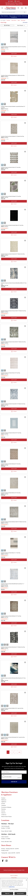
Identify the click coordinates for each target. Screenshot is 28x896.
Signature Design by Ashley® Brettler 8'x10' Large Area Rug (12, 708)
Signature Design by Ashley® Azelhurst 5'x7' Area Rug (11, 432)
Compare (15, 56)
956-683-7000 (8, 841)
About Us (3, 812)
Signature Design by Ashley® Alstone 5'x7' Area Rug (10, 167)
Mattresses (3, 800)
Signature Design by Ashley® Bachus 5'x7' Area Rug (10, 492)
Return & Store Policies (6, 816)
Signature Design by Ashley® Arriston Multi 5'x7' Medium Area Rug (13, 341)
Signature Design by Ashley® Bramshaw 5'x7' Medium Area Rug (13, 647)
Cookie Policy (12, 886)
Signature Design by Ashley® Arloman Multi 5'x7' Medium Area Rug (13, 310)
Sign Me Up (14, 781)
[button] (10, 1)
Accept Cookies (20, 893)
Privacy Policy (14, 877)
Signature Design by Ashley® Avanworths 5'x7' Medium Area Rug (13, 403)
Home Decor (13, 20)
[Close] (26, 880)
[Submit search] (24, 12)
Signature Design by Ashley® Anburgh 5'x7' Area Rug (11, 196)
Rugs (19, 20)
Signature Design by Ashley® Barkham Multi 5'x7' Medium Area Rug (13, 521)
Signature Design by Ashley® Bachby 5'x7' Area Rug (10, 463)
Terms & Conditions (14, 875)
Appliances (3, 801)
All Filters (8, 25)
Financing (3, 809)
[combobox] (20, 25)
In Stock (3, 803)
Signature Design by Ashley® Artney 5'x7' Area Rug (10, 372)
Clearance (3, 805)
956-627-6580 (8, 831)
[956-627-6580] (22, 8)
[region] (14, 887)
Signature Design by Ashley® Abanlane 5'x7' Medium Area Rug (12, 75)
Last (19, 752)
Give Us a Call (19, 4)
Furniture (8, 20)
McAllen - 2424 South (8, 834)
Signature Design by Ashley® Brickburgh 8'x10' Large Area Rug (13, 737)
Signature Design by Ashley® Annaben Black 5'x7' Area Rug (12, 225)
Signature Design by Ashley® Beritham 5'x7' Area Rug (11, 616)
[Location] (18, 8)
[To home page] (10, 8)
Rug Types (23, 20)
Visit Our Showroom (10, 4)
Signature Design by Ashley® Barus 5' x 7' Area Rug (10, 552)
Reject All (7, 893)
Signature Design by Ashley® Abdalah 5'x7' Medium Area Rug (12, 136)
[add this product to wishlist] (25, 31)
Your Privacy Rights (14, 889)
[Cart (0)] (25, 8)
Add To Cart (14, 53)
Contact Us (3, 814)
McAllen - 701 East (7, 824)
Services (3, 811)
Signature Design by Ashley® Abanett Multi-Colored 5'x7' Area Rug (13, 46)
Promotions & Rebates (6, 807)
